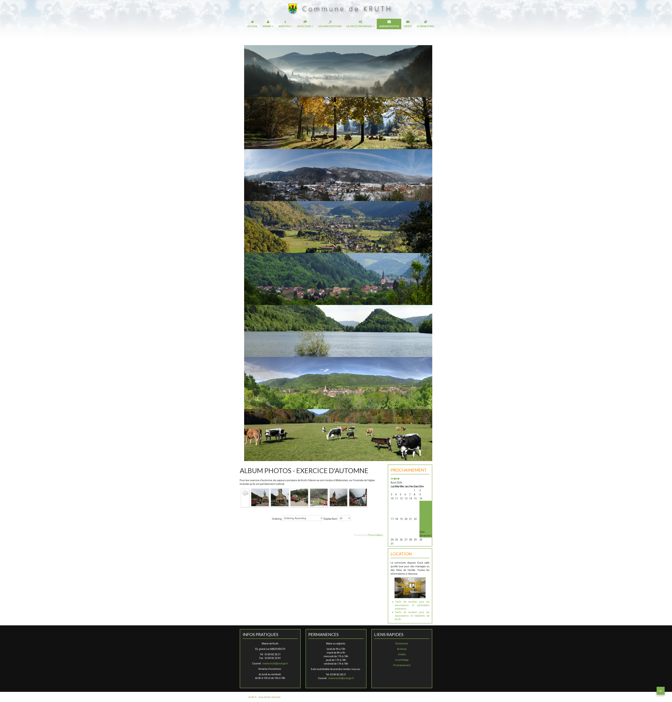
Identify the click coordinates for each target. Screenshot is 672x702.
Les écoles (304, 26)
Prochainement (401, 665)
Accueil (252, 26)
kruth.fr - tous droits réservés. (264, 697)
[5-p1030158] (338, 497)
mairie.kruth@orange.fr (275, 663)
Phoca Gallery (375, 535)
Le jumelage (402, 659)
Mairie (267, 26)
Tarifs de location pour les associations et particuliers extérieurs (412, 605)
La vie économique (359, 26)
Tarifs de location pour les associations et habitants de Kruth (412, 616)
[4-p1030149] (319, 497)
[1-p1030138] (260, 497)
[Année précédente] (392, 479)
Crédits (402, 654)
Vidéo (408, 26)
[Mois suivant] (399, 479)
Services (284, 26)
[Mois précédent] (394, 479)
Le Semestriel (426, 26)
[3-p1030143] (299, 497)
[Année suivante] (396, 479)
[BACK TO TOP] (661, 691)
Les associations (329, 26)
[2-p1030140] (279, 497)
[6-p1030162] (358, 497)
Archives (402, 649)
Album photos (389, 26)
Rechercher (402, 643)
